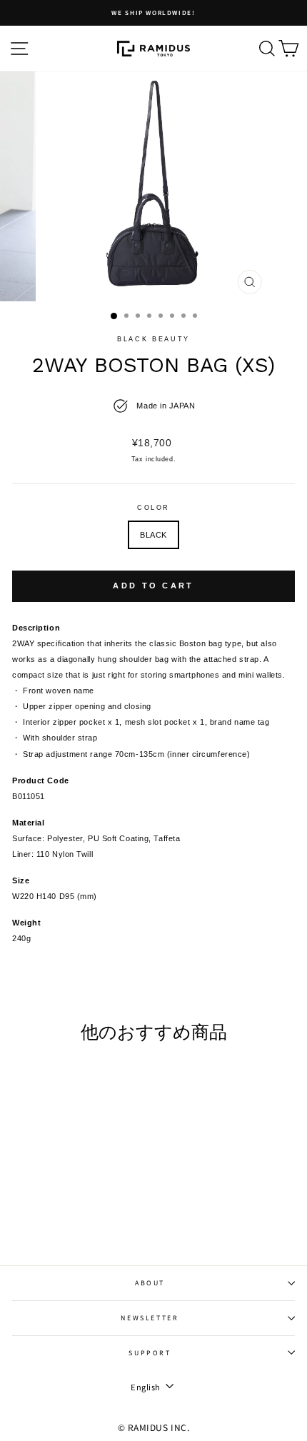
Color (153, 507)
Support (150, 1352)
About (150, 1282)
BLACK (153, 535)
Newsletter (150, 1317)
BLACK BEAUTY (153, 339)
